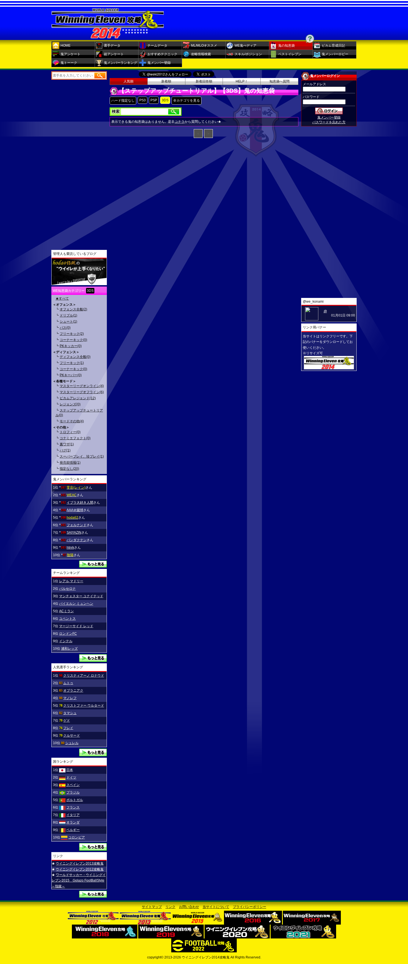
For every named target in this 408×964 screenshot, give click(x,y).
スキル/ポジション (248, 54)
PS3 (142, 100)
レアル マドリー (71, 581)
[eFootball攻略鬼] (204, 950)
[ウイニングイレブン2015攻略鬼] (197, 923)
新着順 (166, 81)
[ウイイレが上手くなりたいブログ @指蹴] (79, 283)
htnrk (70, 547)
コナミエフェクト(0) (75, 438)
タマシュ (70, 713)
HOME (65, 45)
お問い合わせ (189, 907)
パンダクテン (77, 540)
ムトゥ (68, 683)
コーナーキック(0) (73, 340)
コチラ (180, 122)
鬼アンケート (70, 54)
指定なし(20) (69, 469)
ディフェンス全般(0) (75, 357)
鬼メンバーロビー (335, 54)
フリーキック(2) (72, 334)
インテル (65, 641)
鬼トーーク (69, 63)
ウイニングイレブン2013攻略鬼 (80, 863)
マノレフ (70, 698)
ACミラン (66, 611)
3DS (165, 100)
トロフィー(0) (70, 432)
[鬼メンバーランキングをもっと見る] (93, 566)
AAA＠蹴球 (75, 510)
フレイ (68, 728)
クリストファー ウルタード (83, 705)
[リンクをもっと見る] (93, 896)
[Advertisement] (269, 21)
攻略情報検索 (201, 54)
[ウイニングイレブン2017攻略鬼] (312, 923)
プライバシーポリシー (249, 907)
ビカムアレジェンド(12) (78, 398)
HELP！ (242, 81)
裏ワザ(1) (67, 444)
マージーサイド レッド (76, 626)
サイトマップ (152, 907)
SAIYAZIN (74, 532)
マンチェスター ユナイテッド (81, 596)
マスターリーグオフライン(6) (82, 392)
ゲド (66, 720)
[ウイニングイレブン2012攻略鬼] (93, 923)
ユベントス (67, 619)
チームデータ (157, 45)
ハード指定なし (123, 100)
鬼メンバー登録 (159, 63)
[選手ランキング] (93, 754)
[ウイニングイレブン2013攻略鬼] (145, 923)
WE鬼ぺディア (245, 45)
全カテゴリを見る (186, 100)
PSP (153, 100)
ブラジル (73, 792)
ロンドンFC (68, 634)
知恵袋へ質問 (279, 81)
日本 (69, 770)
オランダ (73, 822)
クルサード (71, 735)
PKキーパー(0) (71, 375)
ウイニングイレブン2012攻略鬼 (80, 869)
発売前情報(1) (70, 463)
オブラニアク (73, 690)
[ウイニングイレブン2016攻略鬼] (253, 923)
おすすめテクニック (162, 54)
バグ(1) (65, 450)
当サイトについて (216, 907)
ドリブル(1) (68, 315)
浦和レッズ (69, 649)
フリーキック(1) (72, 363)
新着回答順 (204, 81)
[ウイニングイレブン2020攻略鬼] (237, 936)
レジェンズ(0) (70, 404)
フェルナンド (77, 525)
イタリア (73, 815)
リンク (170, 907)
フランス (73, 807)
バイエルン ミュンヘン (76, 604)
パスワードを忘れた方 (329, 122)
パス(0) (65, 328)
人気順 (129, 81)
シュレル (72, 743)
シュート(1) (68, 321)
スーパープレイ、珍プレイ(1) (82, 456)
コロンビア (76, 837)
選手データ (112, 45)
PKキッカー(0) (71, 346)
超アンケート (114, 54)
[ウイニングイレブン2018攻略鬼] (104, 936)
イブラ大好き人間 (80, 502)
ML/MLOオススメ (204, 45)
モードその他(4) (72, 421)
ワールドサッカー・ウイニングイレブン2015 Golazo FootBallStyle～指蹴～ (79, 880)
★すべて (62, 298)
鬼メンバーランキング (120, 63)
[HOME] (107, 36)
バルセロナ (67, 589)
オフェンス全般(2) (73, 309)
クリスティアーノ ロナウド (83, 675)
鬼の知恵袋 (286, 45)
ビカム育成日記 (333, 45)
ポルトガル (74, 800)
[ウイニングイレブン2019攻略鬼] (171, 936)
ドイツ (71, 777)
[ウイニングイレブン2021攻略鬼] (303, 936)
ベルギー (73, 830)
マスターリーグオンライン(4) (82, 386)
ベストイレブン (289, 54)
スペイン (73, 785)
